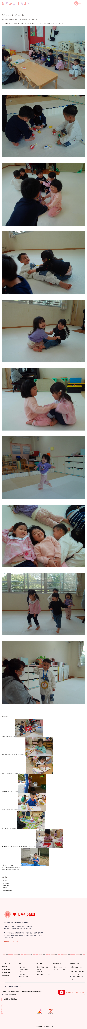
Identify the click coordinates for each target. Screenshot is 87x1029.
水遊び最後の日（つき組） (8, 865)
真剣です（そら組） (6, 810)
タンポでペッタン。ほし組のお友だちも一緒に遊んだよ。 (15, 846)
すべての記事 (6, 883)
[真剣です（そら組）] (32, 810)
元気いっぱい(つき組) (7, 869)
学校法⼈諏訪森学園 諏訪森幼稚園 (32, 991)
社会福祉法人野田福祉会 (10, 999)
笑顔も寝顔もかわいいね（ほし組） (10, 754)
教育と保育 (39, 963)
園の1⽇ (39, 969)
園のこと (21, 963)
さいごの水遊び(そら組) (7, 867)
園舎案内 (22, 967)
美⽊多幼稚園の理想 (42, 967)
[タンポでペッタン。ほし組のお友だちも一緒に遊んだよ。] (49, 846)
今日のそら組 (5, 736)
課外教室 (22, 974)
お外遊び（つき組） (6, 791)
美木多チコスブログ (7, 890)
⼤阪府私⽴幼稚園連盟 (9, 994)
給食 (21, 972)
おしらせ (5, 880)
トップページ (6, 963)
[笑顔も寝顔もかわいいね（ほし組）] (39, 754)
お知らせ (4, 966)
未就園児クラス (74, 963)
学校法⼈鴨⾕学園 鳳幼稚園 (11, 991)
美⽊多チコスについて (60, 967)
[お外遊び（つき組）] (32, 791)
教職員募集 (5, 976)
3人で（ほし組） (5, 828)
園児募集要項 (6, 973)
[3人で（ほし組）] (31, 828)
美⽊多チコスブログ (59, 969)
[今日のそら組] (29, 736)
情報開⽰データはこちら (11, 942)
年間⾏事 (39, 972)
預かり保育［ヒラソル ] (43, 974)
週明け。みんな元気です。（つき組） (10, 773)
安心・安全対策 (24, 969)
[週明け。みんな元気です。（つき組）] (39, 773)
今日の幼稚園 (6, 885)
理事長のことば (6, 887)
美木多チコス (57, 963)
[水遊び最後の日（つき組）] (35, 865)
